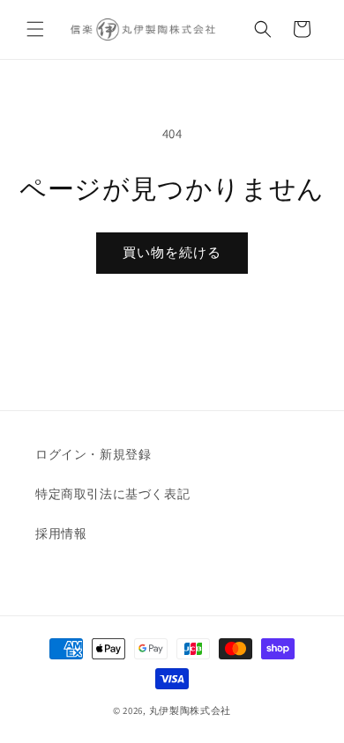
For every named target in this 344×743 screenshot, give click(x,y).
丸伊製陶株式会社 (190, 710)
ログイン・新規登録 (93, 454)
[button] (35, 29)
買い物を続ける (172, 252)
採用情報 (60, 533)
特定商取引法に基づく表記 (112, 494)
